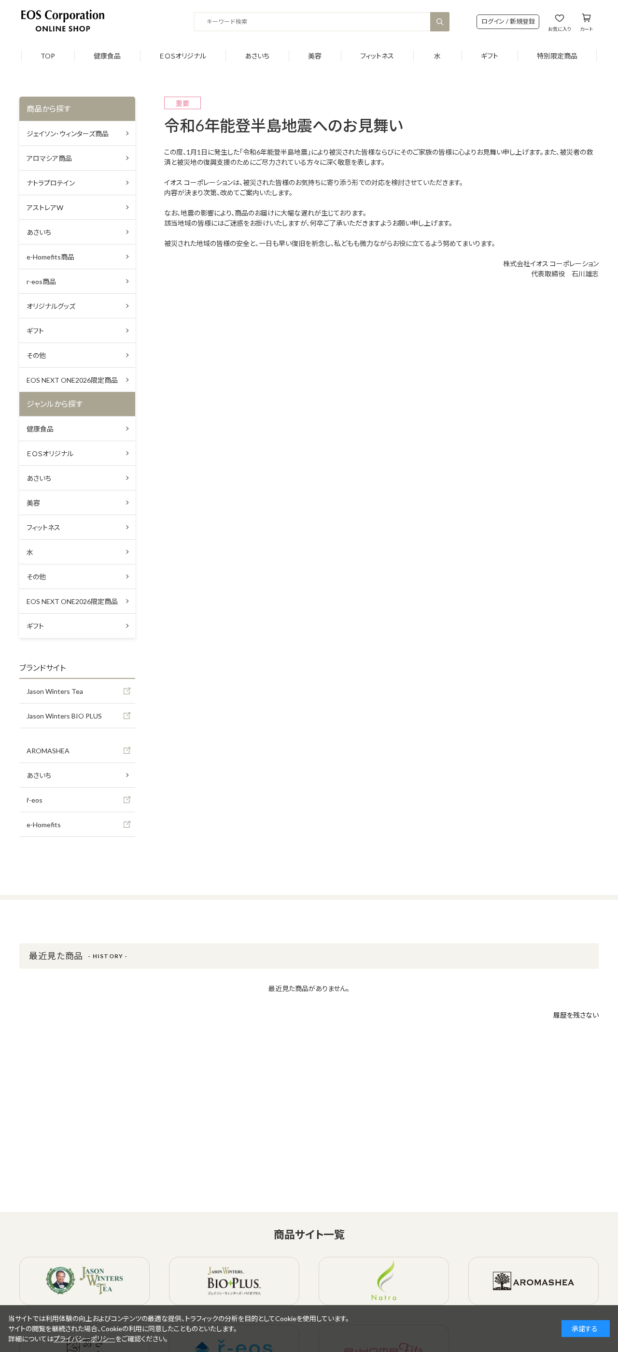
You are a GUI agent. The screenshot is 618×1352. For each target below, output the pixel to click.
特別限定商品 (557, 56)
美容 (315, 56)
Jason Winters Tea (55, 691)
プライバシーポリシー (84, 1339)
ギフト (489, 56)
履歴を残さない (576, 1015)
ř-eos (34, 800)
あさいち (257, 56)
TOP (48, 56)
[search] (439, 21)
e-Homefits (44, 824)
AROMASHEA (48, 751)
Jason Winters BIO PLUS (64, 716)
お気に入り (559, 28)
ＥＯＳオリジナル (182, 56)
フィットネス (377, 56)
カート (586, 28)
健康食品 (107, 56)
